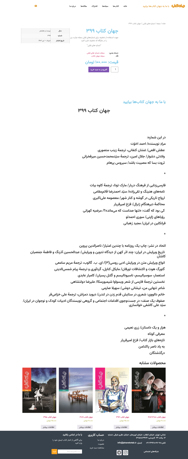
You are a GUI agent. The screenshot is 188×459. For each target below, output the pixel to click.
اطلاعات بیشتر (158, 427)
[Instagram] (125, 452)
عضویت (101, 444)
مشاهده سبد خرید (97, 447)
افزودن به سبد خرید (98, 69)
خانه (164, 23)
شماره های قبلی (149, 23)
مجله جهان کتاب (97, 56)
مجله (159, 23)
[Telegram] (119, 452)
